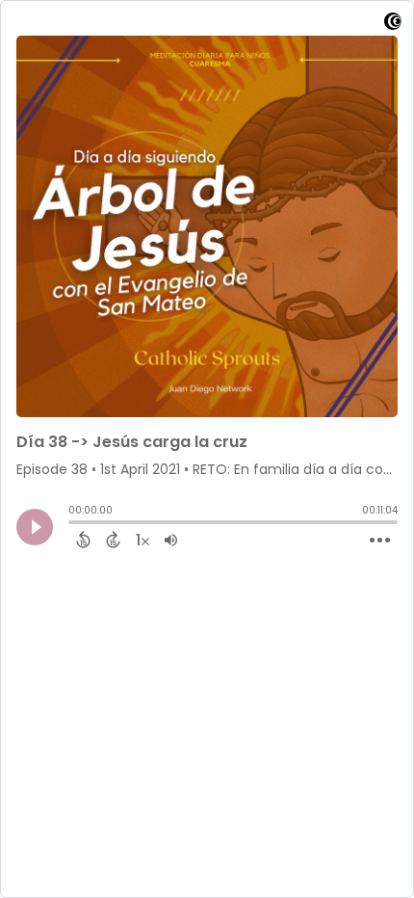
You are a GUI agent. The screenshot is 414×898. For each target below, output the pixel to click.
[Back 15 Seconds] (83, 539)
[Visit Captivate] (392, 25)
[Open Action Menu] (380, 540)
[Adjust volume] (171, 539)
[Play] (34, 527)
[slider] (73, 524)
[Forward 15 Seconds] (113, 539)
